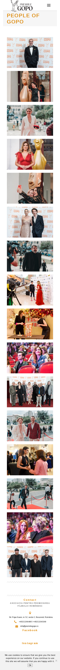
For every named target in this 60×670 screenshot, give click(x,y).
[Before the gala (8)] (30, 425)
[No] (56, 660)
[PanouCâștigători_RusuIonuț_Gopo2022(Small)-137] (30, 561)
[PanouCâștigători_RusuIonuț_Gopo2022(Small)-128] (30, 222)
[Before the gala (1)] (30, 154)
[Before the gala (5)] (30, 120)
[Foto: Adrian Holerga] (30, 357)
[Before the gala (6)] (30, 256)
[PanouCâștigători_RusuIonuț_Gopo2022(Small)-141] (30, 52)
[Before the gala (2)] (30, 290)
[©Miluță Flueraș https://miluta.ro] (30, 493)
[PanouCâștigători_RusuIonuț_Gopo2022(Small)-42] (30, 391)
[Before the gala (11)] (30, 459)
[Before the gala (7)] (30, 188)
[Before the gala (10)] (30, 324)
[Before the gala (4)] (30, 86)
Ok (30, 665)
